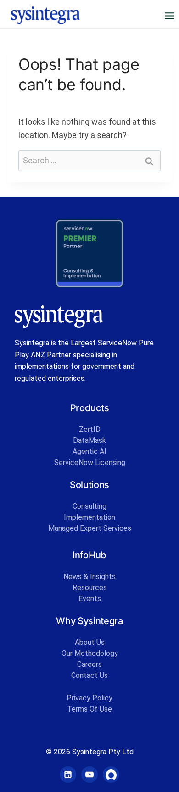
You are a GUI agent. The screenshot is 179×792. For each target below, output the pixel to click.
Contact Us (89, 675)
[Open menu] (169, 15)
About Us (90, 642)
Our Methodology (90, 653)
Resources (90, 587)
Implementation (89, 517)
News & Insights (89, 576)
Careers (89, 664)
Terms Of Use (89, 709)
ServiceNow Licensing (89, 462)
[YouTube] (89, 774)
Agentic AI (89, 451)
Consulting (89, 506)
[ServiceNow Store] (111, 774)
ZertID (90, 429)
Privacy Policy (89, 698)
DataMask (89, 440)
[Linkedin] (68, 774)
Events (89, 598)
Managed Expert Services (89, 528)
